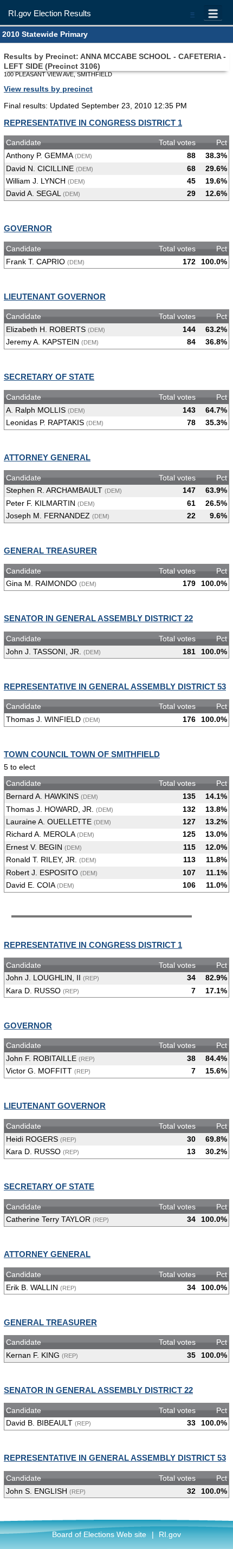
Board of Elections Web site (99, 1534)
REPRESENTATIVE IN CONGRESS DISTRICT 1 (93, 122)
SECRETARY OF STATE (49, 376)
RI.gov (170, 1534)
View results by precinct (48, 88)
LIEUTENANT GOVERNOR (55, 296)
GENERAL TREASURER (50, 550)
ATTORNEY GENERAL (47, 457)
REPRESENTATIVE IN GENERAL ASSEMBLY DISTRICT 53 (115, 686)
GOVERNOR (28, 228)
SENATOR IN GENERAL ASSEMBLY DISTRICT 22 (98, 618)
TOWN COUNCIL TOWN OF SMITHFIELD (82, 754)
